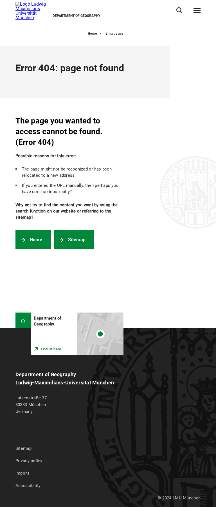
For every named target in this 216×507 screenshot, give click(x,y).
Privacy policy (28, 460)
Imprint (22, 473)
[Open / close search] (179, 10)
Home (92, 34)
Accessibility (28, 485)
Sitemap (77, 239)
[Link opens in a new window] (77, 334)
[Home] (23, 320)
